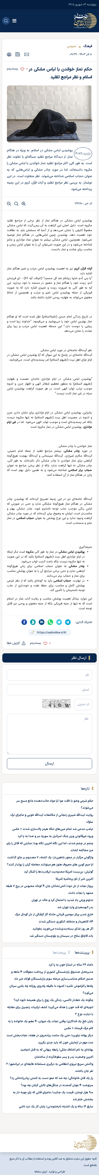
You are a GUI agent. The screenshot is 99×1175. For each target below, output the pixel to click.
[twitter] (59, 622)
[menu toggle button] (14, 21)
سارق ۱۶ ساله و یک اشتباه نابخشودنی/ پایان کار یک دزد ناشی (56, 1106)
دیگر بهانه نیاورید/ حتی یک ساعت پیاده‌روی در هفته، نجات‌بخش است (49, 1035)
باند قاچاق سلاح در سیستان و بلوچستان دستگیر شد (61, 936)
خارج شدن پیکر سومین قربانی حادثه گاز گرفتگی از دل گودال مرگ (54, 914)
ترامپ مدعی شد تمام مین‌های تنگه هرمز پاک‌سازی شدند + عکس (52, 829)
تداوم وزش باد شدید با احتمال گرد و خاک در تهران (62, 900)
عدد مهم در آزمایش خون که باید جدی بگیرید (65, 1042)
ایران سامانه (40, 1172)
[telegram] (68, 622)
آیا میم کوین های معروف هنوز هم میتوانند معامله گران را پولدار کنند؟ (50, 864)
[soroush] (33, 622)
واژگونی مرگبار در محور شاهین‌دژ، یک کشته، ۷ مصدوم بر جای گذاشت (50, 857)
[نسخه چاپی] (9, 54)
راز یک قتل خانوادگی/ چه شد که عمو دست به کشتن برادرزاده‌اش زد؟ (51, 1078)
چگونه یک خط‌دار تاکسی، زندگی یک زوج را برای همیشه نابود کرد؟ (53, 1000)
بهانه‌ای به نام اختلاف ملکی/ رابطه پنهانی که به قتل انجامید (56, 1050)
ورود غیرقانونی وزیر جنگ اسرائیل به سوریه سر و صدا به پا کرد (55, 836)
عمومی (71, 46)
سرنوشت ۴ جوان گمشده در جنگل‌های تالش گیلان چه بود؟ (57, 1085)
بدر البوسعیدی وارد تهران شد (75, 907)
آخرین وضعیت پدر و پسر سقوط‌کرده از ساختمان (63, 1057)
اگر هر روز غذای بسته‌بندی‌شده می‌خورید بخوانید (62, 929)
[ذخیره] (17, 54)
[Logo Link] (85, 20)
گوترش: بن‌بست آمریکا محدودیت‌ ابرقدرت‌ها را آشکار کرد (58, 872)
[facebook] (24, 622)
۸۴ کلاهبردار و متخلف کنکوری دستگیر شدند (66, 921)
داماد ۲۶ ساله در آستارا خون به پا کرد (71, 965)
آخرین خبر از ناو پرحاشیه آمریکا (74, 879)
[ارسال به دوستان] (26, 54)
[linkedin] (42, 622)
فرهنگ (87, 46)
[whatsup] (50, 622)
